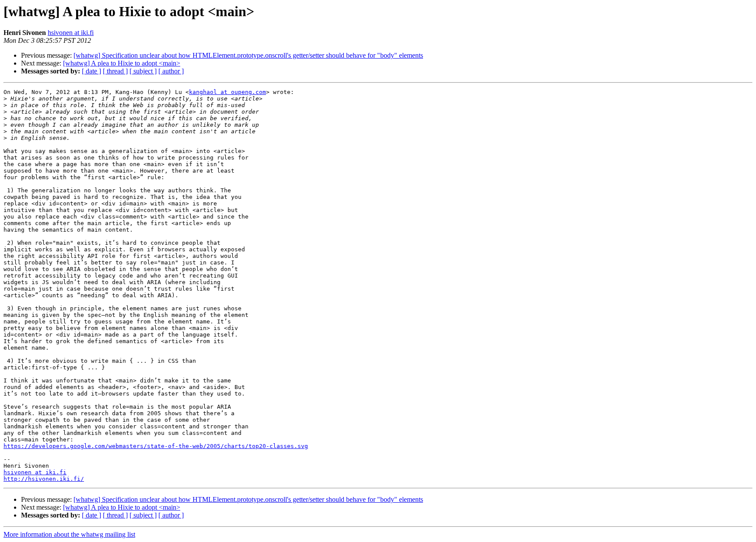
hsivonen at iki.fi (71, 32)
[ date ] (91, 71)
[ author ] (171, 71)
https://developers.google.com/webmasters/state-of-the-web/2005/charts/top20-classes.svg (156, 446)
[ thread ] (115, 71)
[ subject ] (143, 71)
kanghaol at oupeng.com (227, 92)
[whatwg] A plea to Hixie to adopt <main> (121, 63)
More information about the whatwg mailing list (69, 534)
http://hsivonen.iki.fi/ (44, 479)
